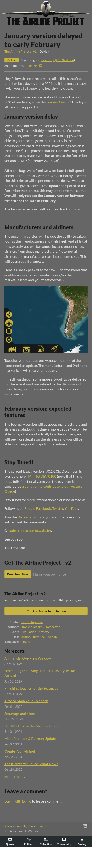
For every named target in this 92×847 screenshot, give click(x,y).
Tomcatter (53, 627)
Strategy (43, 632)
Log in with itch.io (17, 801)
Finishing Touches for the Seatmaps (31, 688)
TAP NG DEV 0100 (41, 476)
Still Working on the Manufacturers (31, 726)
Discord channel (29, 517)
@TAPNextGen (63, 60)
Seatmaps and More (19, 713)
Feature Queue (57, 102)
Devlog (82, 844)
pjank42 (38, 627)
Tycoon (52, 637)
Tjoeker (46, 60)
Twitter (57, 508)
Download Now (18, 574)
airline (25, 637)
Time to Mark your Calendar (26, 701)
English (26, 641)
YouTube (71, 508)
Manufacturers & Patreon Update (30, 738)
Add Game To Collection (49, 611)
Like (14, 60)
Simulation (28, 632)
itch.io (8, 826)
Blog (35, 831)
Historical (39, 637)
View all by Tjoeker (25, 826)
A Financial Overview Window (27, 658)
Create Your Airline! (19, 751)
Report (43, 826)
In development (32, 622)
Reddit (29, 508)
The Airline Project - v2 (20, 51)
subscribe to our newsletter (30, 530)
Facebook (43, 508)
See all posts (12, 776)
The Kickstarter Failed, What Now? (31, 764)
